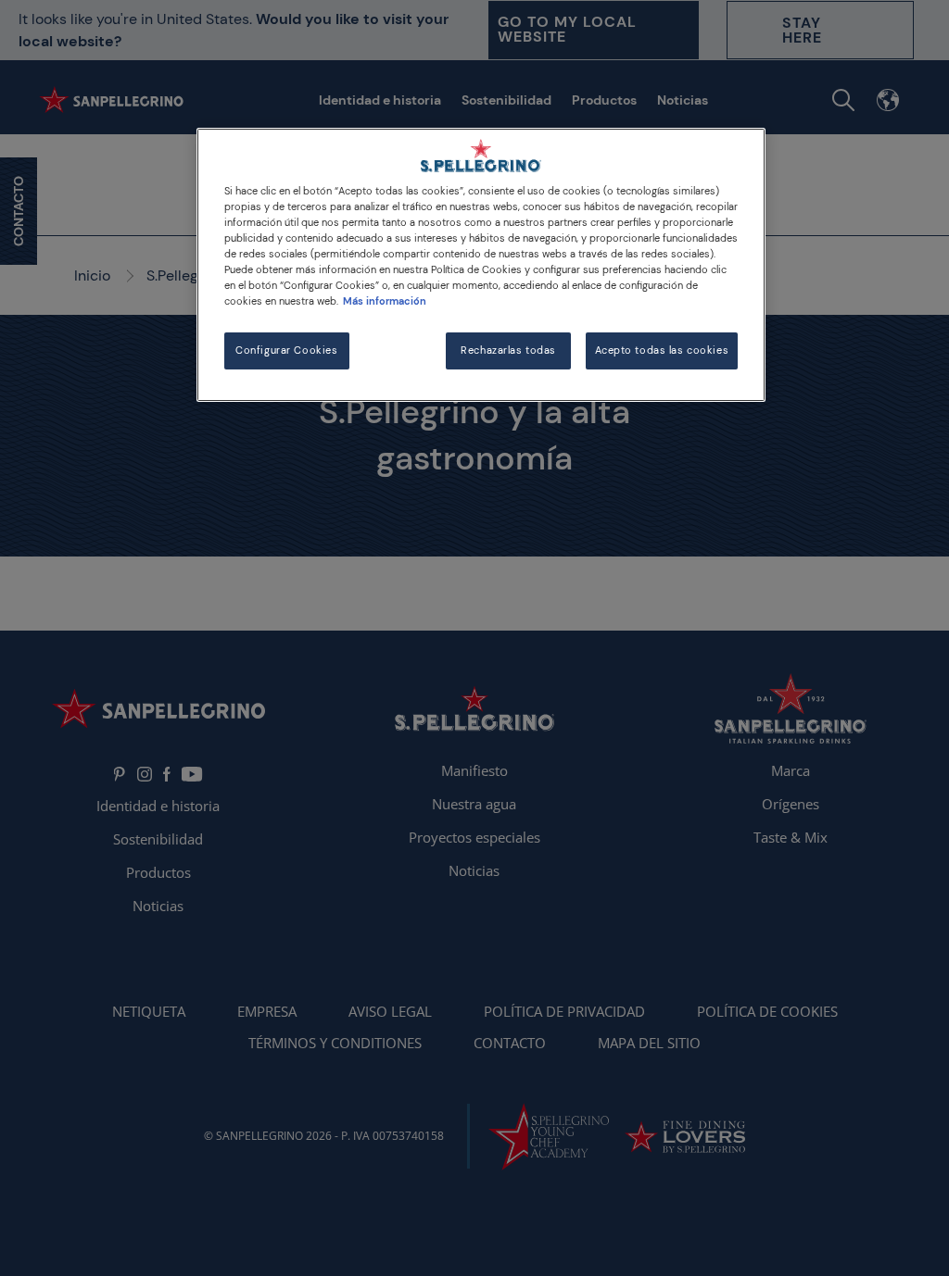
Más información (384, 301)
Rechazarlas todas (508, 350)
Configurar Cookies (286, 350)
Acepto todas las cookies (662, 350)
